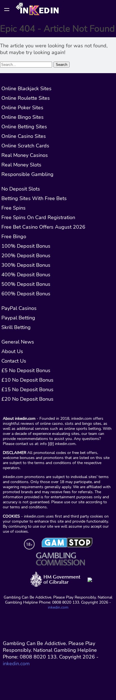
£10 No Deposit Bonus (27, 380)
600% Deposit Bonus (25, 293)
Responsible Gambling (27, 174)
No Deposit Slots (20, 189)
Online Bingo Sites (22, 117)
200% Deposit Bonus (25, 255)
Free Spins (13, 208)
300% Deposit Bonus (25, 265)
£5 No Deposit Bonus (25, 370)
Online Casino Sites (23, 136)
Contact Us (13, 361)
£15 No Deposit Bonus (27, 389)
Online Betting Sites (24, 126)
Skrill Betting (16, 327)
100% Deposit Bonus (25, 246)
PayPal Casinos (19, 308)
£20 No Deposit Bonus (27, 399)
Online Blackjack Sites (26, 88)
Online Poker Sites (22, 107)
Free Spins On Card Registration (38, 217)
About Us (12, 351)
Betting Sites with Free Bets (34, 198)
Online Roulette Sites (25, 98)
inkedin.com (58, 607)
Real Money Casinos (24, 155)
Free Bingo (13, 236)
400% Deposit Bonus (25, 274)
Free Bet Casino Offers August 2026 (43, 227)
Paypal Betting (18, 317)
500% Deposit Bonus (25, 284)
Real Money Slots (21, 164)
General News (17, 342)
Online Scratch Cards (25, 145)
